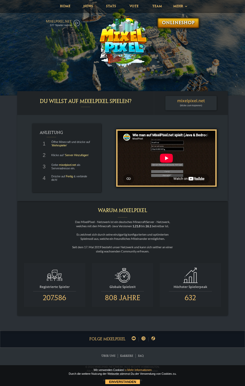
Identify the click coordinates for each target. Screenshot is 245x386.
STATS (111, 6)
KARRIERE (126, 356)
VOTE (134, 6)
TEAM (157, 6)
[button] (179, 6)
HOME (65, 6)
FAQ (141, 356)
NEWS (88, 6)
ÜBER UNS (108, 356)
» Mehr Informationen (138, 369)
